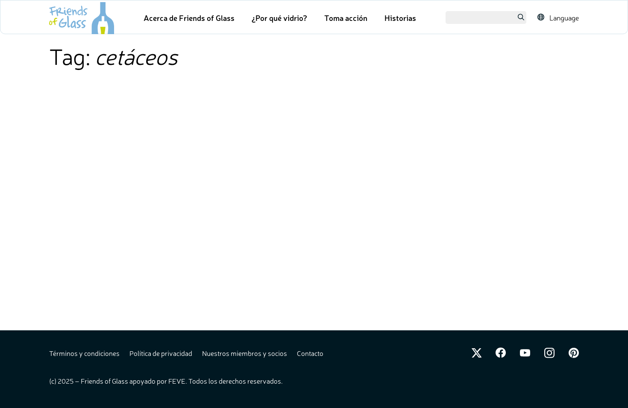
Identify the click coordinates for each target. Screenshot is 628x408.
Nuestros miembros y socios (245, 353)
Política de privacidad (161, 353)
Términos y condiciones (85, 353)
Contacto (310, 353)
